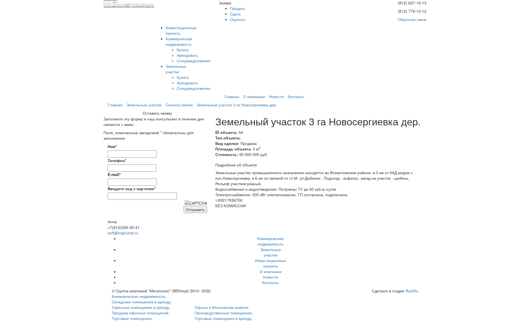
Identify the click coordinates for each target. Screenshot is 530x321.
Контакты (296, 96)
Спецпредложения (194, 60)
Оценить (237, 19)
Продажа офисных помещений (140, 312)
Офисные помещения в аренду (140, 307)
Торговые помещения (132, 318)
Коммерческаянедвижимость (179, 41)
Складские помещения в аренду (141, 301)
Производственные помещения (223, 312)
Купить (183, 49)
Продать (237, 8)
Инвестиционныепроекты (270, 263)
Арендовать (187, 55)
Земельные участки (144, 104)
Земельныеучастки (176, 68)
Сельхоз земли (179, 104)
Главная (231, 96)
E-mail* (114, 174)
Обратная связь (412, 19)
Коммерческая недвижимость (138, 296)
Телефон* (117, 160)
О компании (254, 96)
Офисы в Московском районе (221, 307)
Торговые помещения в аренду (223, 318)
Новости (276, 96)
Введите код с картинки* (132, 188)
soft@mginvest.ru (123, 233)
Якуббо (411, 290)
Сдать (235, 14)
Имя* (112, 146)
